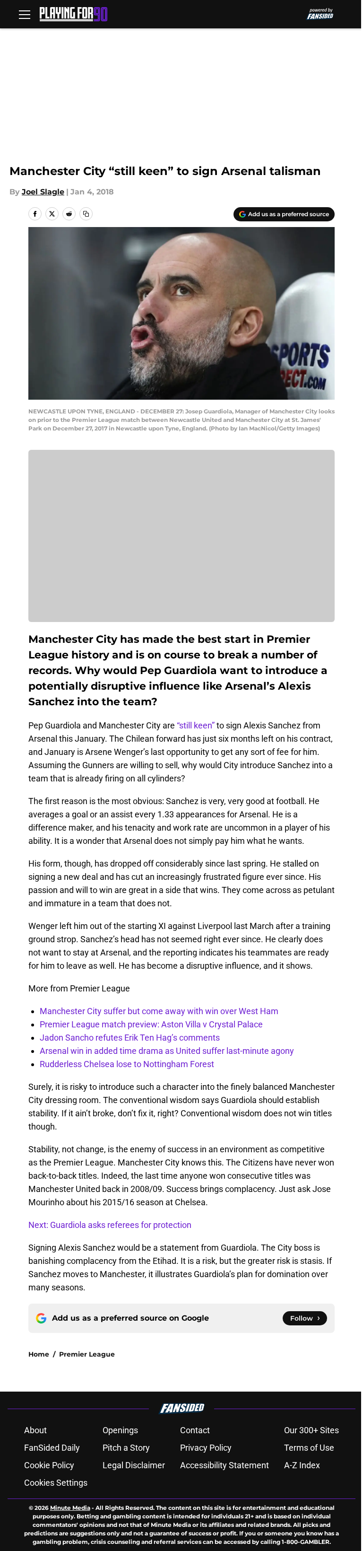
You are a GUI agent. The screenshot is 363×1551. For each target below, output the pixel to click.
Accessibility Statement (224, 1465)
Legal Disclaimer (134, 1465)
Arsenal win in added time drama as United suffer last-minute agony (167, 1051)
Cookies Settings (55, 1483)
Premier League (87, 1354)
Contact (195, 1430)
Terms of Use (309, 1448)
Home (38, 1354)
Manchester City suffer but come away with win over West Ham (159, 1011)
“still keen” (196, 725)
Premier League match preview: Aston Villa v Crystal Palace (151, 1024)
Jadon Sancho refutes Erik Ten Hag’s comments (130, 1038)
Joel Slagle (43, 191)
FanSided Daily (52, 1448)
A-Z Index (302, 1465)
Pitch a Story (126, 1448)
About (35, 1430)
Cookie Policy (49, 1465)
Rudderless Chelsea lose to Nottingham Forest (127, 1064)
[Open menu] (24, 14)
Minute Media (70, 1507)
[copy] (86, 213)
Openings (120, 1430)
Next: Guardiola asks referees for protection (109, 1225)
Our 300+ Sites (311, 1430)
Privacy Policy (206, 1448)
